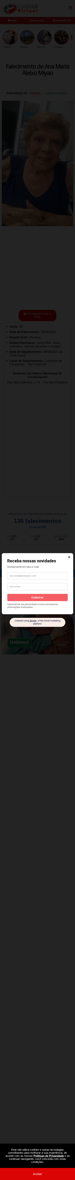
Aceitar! (37, 1173)
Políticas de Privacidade (48, 1155)
